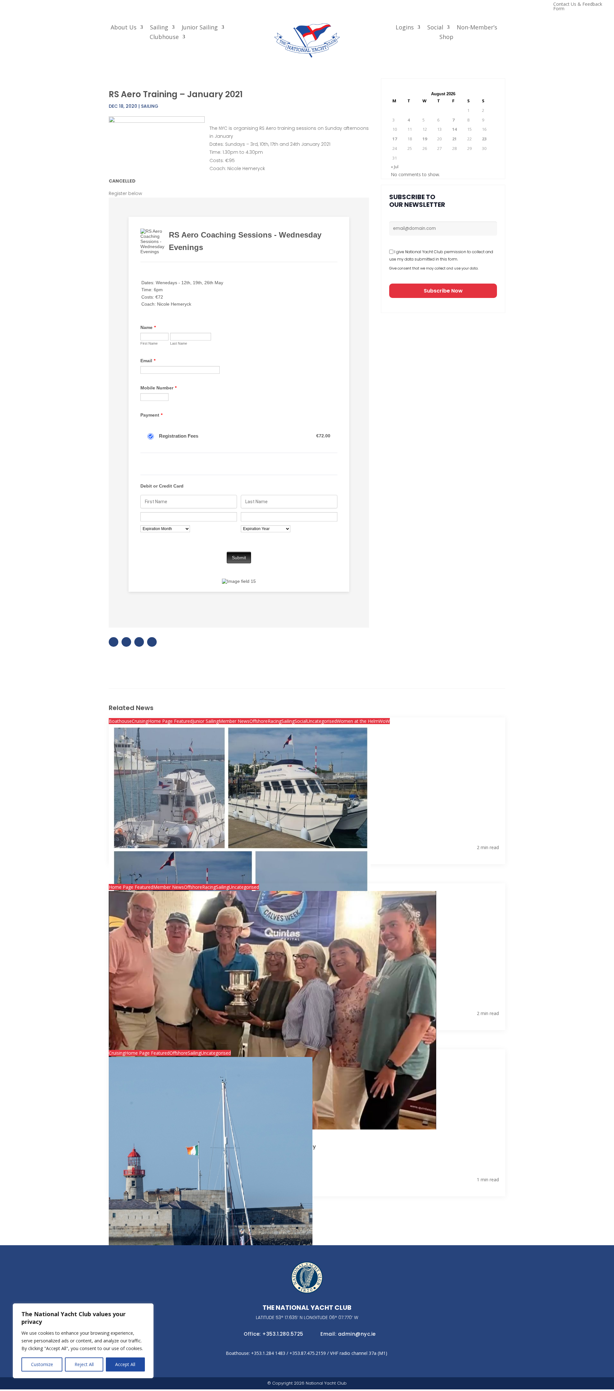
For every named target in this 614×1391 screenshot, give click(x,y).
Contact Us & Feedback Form (577, 7)
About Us (124, 28)
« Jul (394, 166)
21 (454, 139)
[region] (83, 1340)
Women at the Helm (358, 721)
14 (454, 129)
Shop (446, 38)
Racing (274, 721)
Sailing (159, 28)
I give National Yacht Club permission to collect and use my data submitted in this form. (441, 255)
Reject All (84, 1364)
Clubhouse (164, 38)
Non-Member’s (477, 28)
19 (424, 139)
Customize (42, 1364)
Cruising (140, 721)
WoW (384, 721)
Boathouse (120, 721)
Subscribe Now (443, 290)
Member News (234, 721)
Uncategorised (322, 721)
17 (394, 139)
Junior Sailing (200, 28)
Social (435, 28)
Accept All (125, 1364)
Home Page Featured (170, 721)
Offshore (258, 721)
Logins (405, 28)
